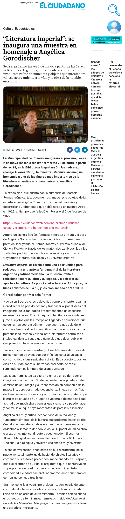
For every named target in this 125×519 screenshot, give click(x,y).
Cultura (8, 29)
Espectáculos (25, 29)
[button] (70, 150)
